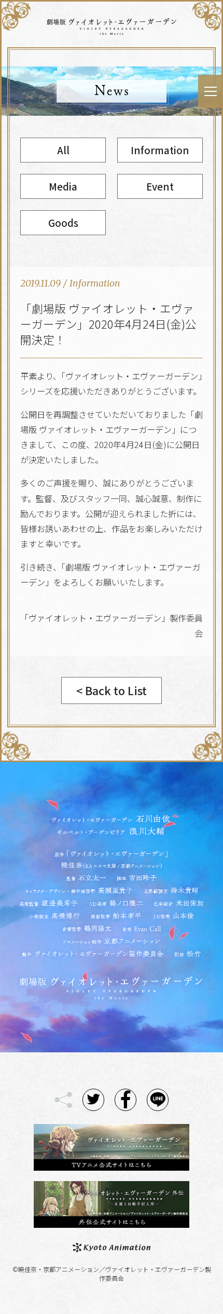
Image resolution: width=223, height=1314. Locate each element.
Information (160, 150)
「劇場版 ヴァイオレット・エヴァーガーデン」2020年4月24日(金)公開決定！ (108, 323)
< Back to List (111, 690)
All (63, 150)
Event (160, 186)
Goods (63, 222)
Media (63, 186)
